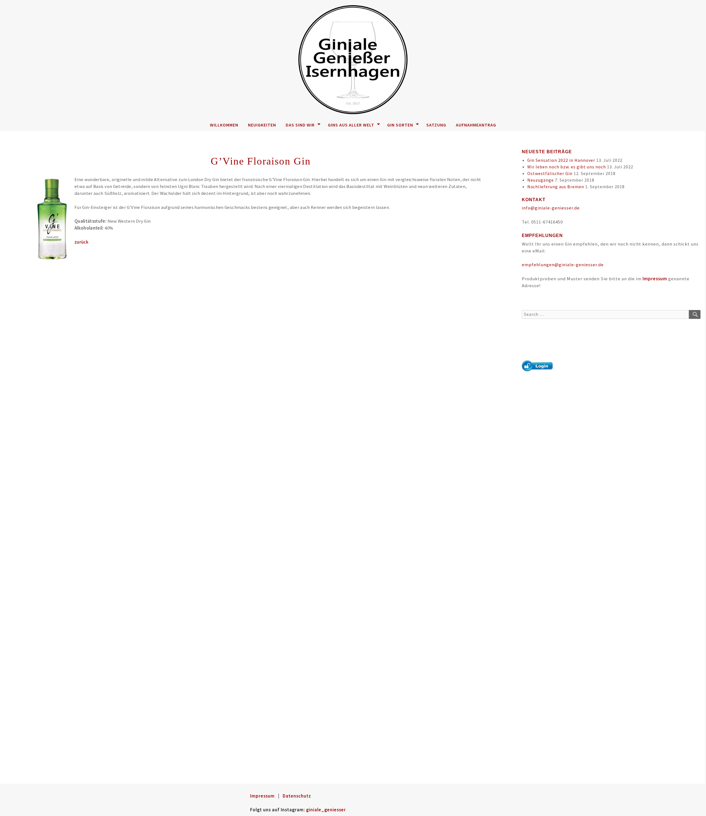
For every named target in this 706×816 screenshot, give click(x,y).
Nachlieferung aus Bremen (555, 186)
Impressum (655, 279)
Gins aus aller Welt (351, 125)
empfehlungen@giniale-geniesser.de (563, 265)
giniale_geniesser (326, 810)
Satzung (436, 125)
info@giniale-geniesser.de (551, 208)
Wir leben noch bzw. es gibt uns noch (566, 166)
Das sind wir (300, 125)
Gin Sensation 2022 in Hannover (561, 160)
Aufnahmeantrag (476, 125)
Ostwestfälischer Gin (550, 173)
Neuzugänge (540, 180)
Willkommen (224, 125)
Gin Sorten (400, 125)
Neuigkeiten (262, 125)
